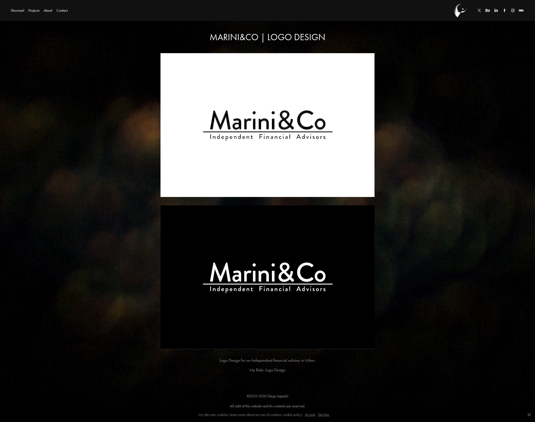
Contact (62, 10)
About (48, 10)
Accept (310, 414)
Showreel (17, 10)
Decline (323, 414)
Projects (33, 10)
